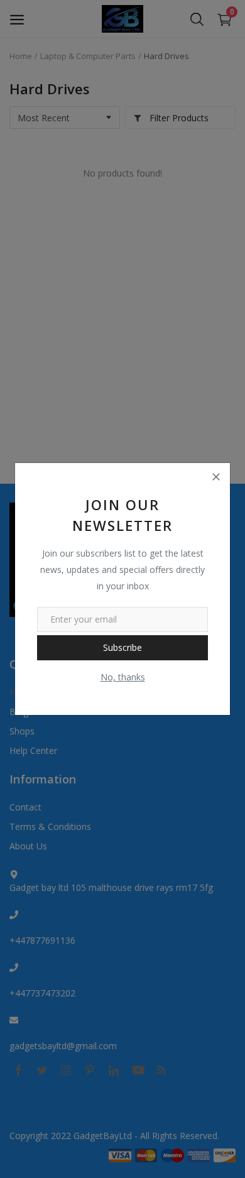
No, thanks (123, 677)
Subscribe (122, 647)
